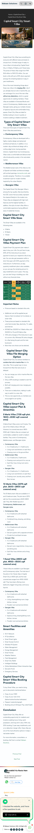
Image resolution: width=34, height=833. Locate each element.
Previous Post (17, 754)
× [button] (29, 800)
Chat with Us (12, 815)
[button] (29, 827)
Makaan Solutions (10, 4)
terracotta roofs (22, 173)
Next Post (17, 759)
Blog (6, 795)
